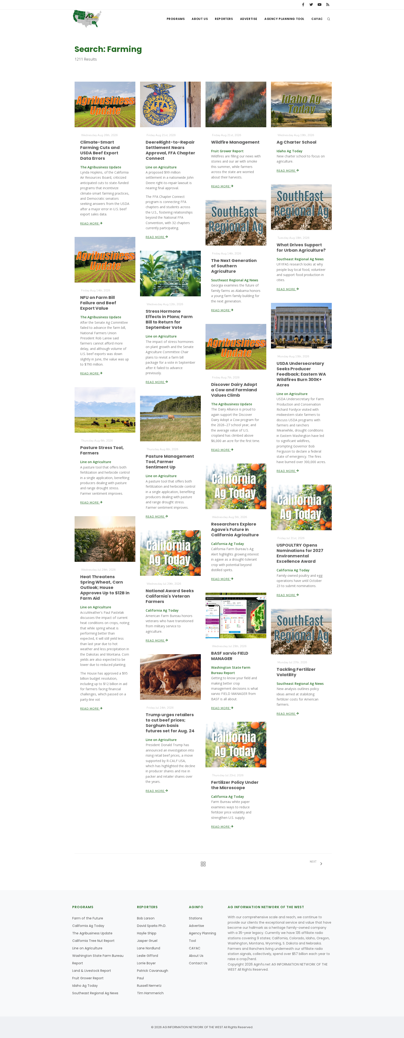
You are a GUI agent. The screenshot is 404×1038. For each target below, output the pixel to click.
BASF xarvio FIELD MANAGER (229, 655)
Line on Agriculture (87, 948)
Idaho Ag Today (85, 985)
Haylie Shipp (146, 933)
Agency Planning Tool (284, 19)
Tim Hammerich (150, 993)
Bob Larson (146, 918)
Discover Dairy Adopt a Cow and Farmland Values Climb (234, 389)
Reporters (224, 19)
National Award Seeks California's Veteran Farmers (170, 596)
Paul (140, 978)
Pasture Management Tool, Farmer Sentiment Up (170, 461)
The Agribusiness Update (92, 933)
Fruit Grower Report (88, 978)
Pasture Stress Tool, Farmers (102, 450)
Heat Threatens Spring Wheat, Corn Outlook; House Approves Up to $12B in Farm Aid (105, 587)
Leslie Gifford (147, 955)
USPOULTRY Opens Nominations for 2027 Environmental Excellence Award (300, 553)
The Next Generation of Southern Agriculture (234, 266)
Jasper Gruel (147, 940)
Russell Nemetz (149, 985)
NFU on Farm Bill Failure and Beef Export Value (98, 302)
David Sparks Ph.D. (151, 925)
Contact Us (198, 963)
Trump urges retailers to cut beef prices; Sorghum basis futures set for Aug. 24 (170, 723)
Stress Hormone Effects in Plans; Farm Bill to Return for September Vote (169, 319)
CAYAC (317, 19)
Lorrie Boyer (146, 963)
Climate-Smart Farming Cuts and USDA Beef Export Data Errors (99, 150)
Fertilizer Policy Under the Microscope (235, 785)
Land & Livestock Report (91, 970)
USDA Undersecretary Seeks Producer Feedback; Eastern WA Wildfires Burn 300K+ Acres (301, 374)
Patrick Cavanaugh (152, 970)
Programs (176, 19)
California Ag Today (88, 925)
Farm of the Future (87, 918)
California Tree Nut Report (93, 940)
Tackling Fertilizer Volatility (296, 672)
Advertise (248, 19)
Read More (90, 223)
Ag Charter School (296, 142)
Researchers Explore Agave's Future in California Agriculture (235, 529)
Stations (195, 918)
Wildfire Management (235, 142)
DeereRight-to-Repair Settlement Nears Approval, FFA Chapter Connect (170, 150)
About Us (200, 19)
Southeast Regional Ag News (95, 993)
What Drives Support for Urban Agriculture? (301, 247)
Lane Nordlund (148, 948)
